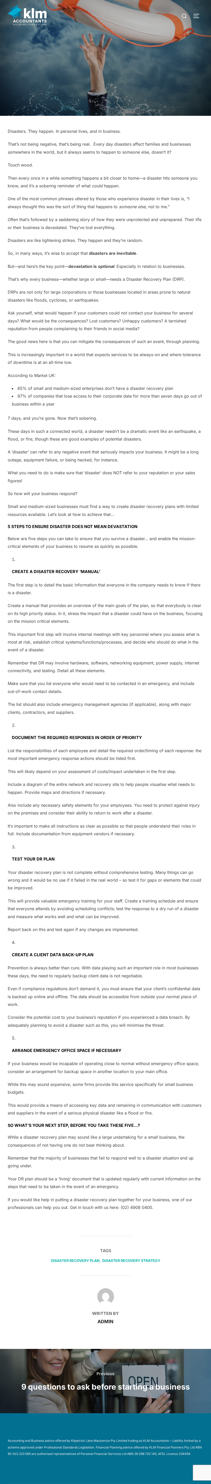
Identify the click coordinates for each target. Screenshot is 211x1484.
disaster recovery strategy (131, 1260)
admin (105, 1321)
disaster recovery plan (75, 1260)
